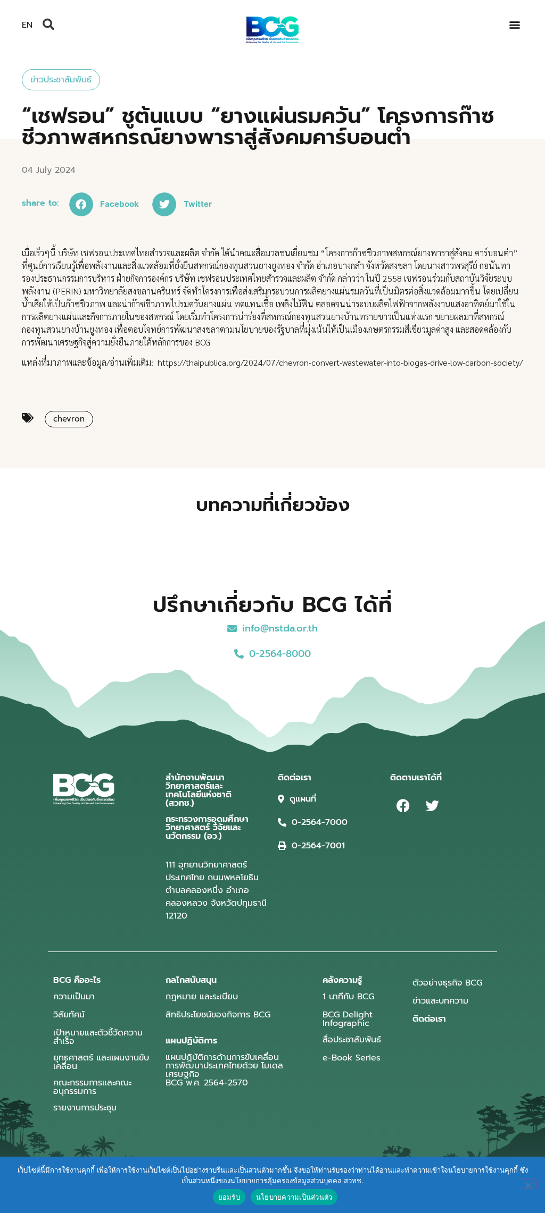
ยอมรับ (229, 1197)
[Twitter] (432, 806)
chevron (69, 419)
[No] (528, 1184)
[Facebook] (403, 806)
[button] (48, 24)
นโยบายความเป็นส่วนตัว (294, 1197)
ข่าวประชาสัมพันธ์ (61, 79)
